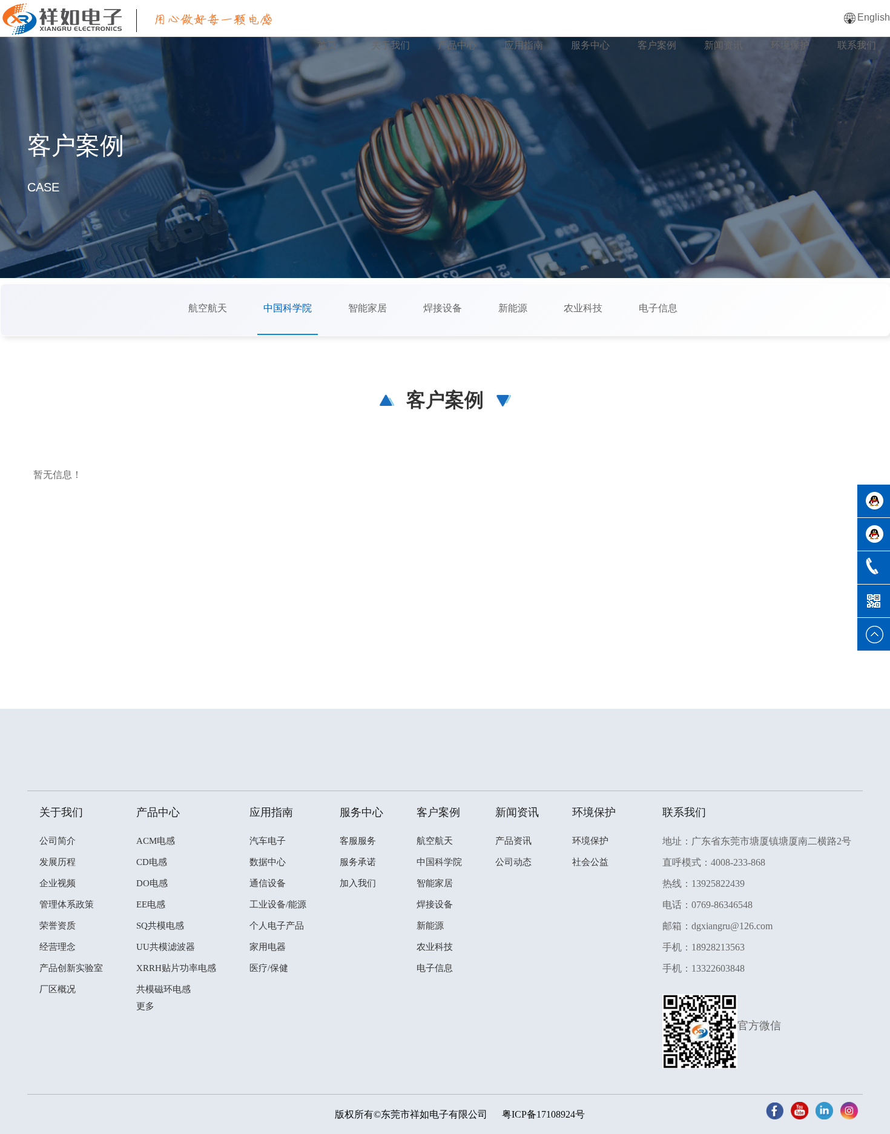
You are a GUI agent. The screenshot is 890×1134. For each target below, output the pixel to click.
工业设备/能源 (277, 904)
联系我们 (856, 45)
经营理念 (57, 947)
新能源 (512, 308)
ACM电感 (155, 841)
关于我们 (390, 45)
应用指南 (523, 45)
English (873, 17)
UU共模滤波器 (165, 947)
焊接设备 (442, 308)
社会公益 (590, 862)
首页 (327, 45)
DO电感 (152, 883)
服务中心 (590, 45)
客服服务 (358, 841)
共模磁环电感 (163, 989)
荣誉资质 (57, 925)
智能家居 (367, 308)
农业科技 (583, 308)
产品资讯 (513, 841)
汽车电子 (267, 841)
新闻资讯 (723, 45)
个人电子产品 (276, 925)
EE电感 (150, 904)
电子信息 (658, 308)
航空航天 (207, 308)
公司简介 (57, 841)
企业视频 (57, 883)
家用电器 (267, 947)
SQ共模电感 (160, 925)
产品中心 (457, 45)
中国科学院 (287, 308)
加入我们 (358, 883)
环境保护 (790, 45)
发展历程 (57, 862)
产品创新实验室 (71, 968)
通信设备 (267, 883)
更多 (145, 1006)
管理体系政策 (66, 904)
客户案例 (657, 45)
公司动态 (513, 862)
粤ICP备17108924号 (543, 1114)
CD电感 (151, 862)
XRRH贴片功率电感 (176, 968)
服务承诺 (358, 862)
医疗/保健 (268, 968)
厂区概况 (57, 989)
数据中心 (267, 862)
